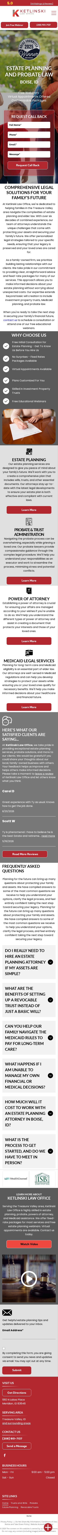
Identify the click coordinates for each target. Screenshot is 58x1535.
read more (48, 836)
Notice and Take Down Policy (17, 1524)
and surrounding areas (16, 1423)
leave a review (44, 774)
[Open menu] (53, 13)
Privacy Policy (6, 1521)
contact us (10, 320)
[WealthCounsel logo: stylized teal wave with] (16, 1179)
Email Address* (13, 1330)
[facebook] (4, 1456)
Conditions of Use (49, 1521)
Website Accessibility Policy (42, 1524)
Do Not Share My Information (27, 1521)
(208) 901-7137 (12, 1438)
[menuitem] (6, 1503)
